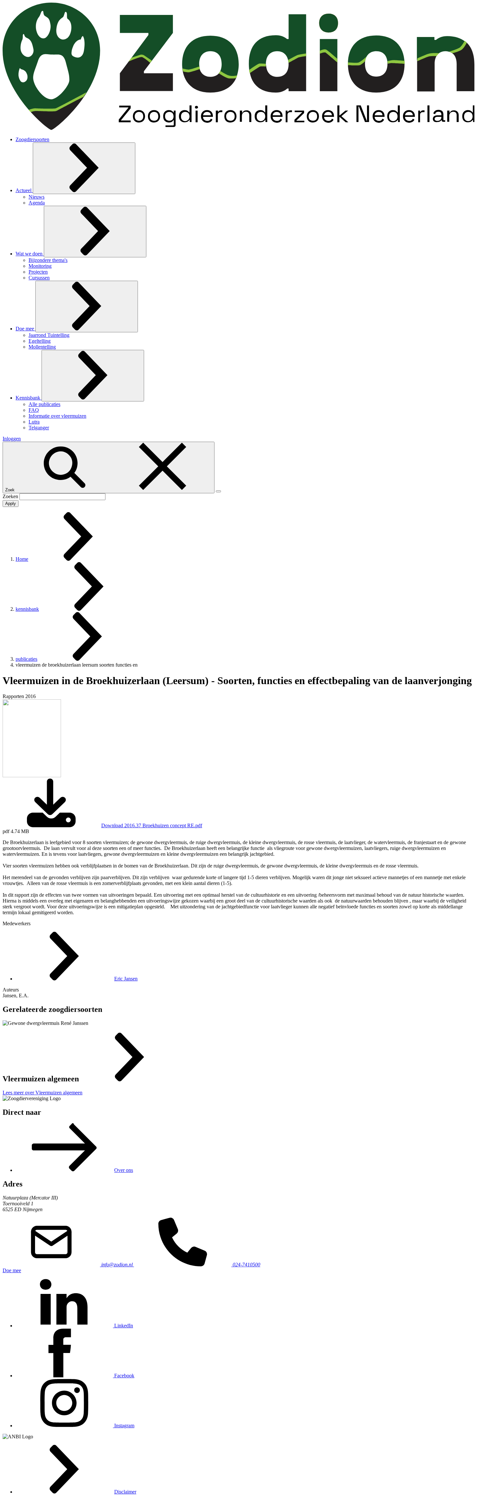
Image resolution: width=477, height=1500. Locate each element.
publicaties (26, 659)
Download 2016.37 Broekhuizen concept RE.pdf (151, 825)
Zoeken (11, 496)
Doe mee (12, 1270)
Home (22, 559)
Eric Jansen (126, 978)
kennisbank (27, 609)
